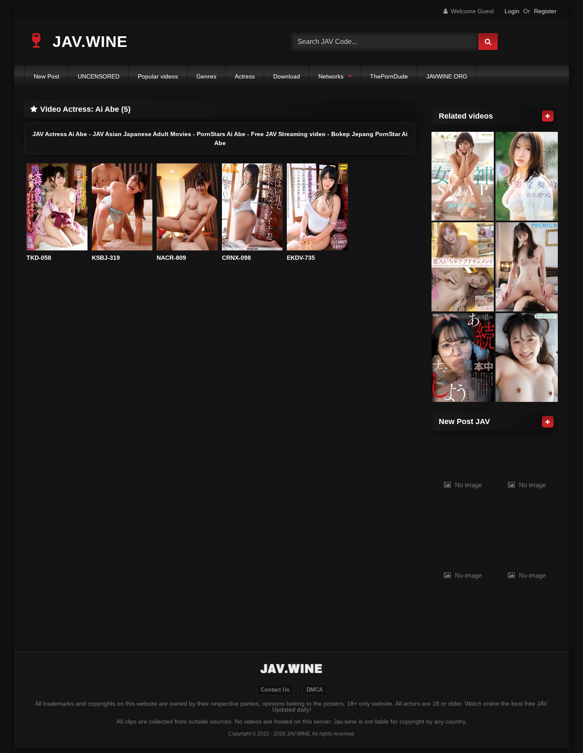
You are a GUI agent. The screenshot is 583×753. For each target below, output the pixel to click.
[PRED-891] (527, 266)
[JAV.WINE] (291, 670)
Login (511, 11)
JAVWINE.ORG (446, 76)
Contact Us (275, 690)
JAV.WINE (88, 41)
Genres (206, 76)
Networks (331, 76)
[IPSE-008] (527, 176)
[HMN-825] (462, 357)
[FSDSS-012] (462, 176)
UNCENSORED (99, 76)
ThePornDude (389, 76)
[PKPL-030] (462, 266)
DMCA (314, 690)
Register (545, 11)
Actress (245, 76)
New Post (46, 76)
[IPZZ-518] (527, 357)
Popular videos (158, 76)
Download (286, 76)
